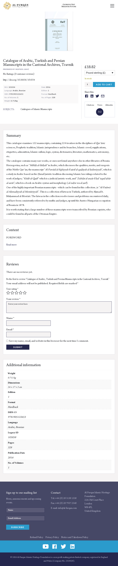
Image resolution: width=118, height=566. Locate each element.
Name (10, 318)
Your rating (12, 289)
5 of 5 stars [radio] (25, 293)
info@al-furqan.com (67, 508)
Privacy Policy (52, 537)
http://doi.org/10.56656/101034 (19, 79)
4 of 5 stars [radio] (20, 293)
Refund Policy (36, 537)
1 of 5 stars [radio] (8, 293)
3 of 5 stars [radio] (16, 293)
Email (10, 329)
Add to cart (104, 84)
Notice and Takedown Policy (74, 537)
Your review (13, 299)
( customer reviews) (24, 74)
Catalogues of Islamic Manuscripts (36, 109)
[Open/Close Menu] (112, 5)
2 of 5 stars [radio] (12, 293)
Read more (11, 244)
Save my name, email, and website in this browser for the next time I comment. (49, 341)
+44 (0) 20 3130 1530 (66, 498)
